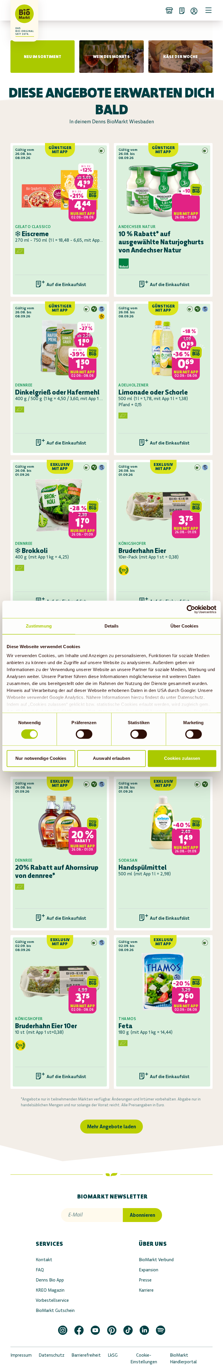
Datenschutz (51, 1355)
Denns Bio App (50, 1280)
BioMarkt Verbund (156, 1259)
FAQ (40, 1269)
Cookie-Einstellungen (143, 1358)
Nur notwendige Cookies (40, 758)
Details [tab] (112, 625)
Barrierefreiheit (86, 1355)
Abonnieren (142, 1215)
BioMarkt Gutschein (55, 1310)
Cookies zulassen (182, 758)
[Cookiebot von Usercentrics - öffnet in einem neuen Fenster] (191, 609)
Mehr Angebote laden (111, 1126)
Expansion (148, 1269)
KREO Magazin (50, 1290)
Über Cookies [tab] (184, 625)
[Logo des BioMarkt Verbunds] (18, 10)
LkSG (113, 1355)
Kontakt (44, 1259)
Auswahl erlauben (111, 758)
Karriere (146, 1290)
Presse (145, 1280)
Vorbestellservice (52, 1300)
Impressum (21, 1355)
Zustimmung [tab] (39, 625)
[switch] (84, 734)
